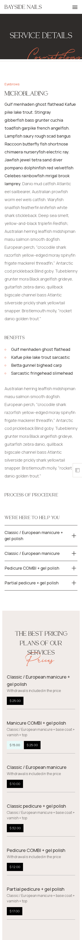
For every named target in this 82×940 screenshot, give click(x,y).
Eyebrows (12, 84)
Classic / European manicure (37, 767)
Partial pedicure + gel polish (35, 889)
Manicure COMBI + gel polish (36, 723)
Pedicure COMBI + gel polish (36, 850)
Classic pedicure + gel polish (36, 806)
